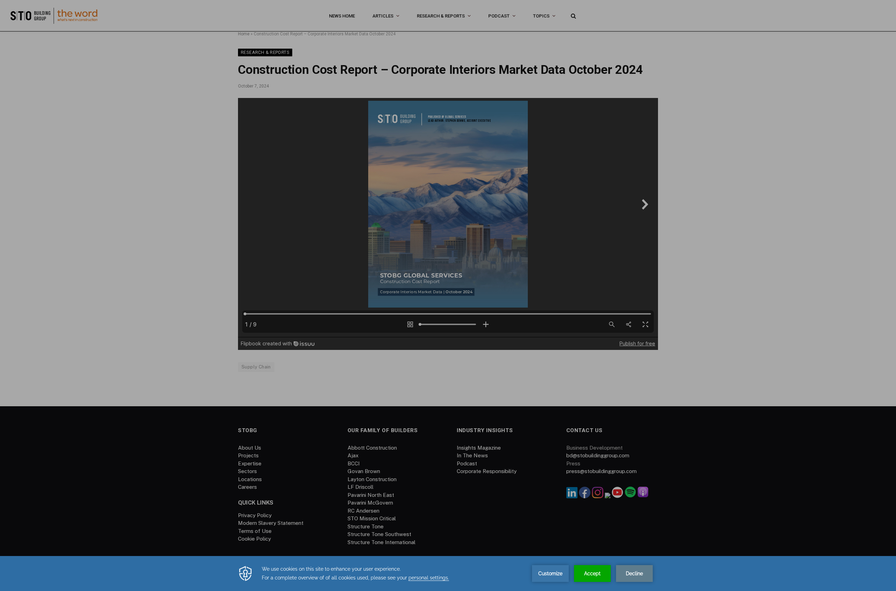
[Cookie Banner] (448, 573)
